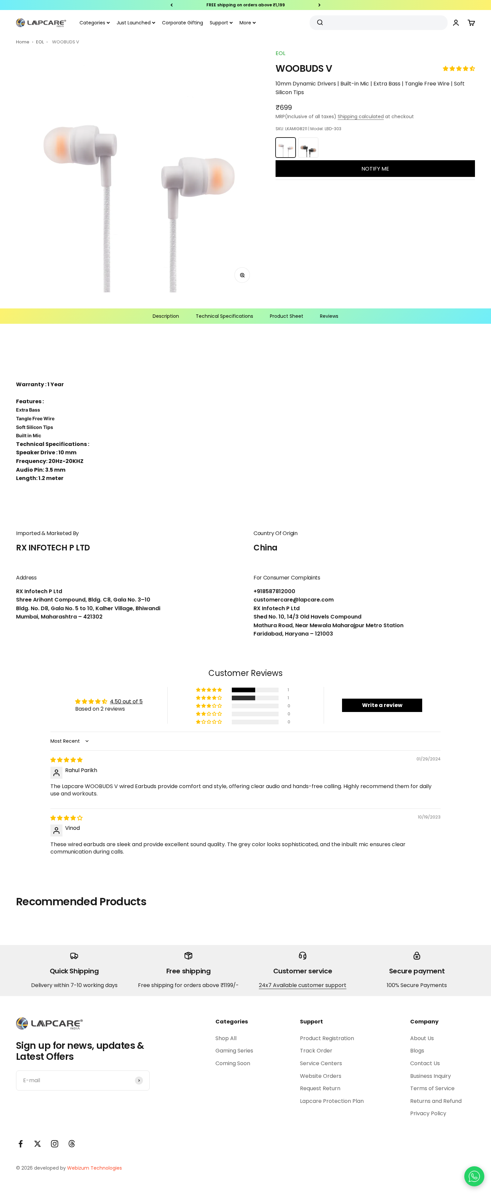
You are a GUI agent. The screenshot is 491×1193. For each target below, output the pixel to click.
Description (166, 316)
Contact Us (425, 1063)
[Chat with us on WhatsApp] (474, 1176)
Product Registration (327, 1038)
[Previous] (171, 5)
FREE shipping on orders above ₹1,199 (245, 5)
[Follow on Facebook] (20, 1143)
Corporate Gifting (182, 22)
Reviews (329, 316)
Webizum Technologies (94, 1168)
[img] (66, 760)
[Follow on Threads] (71, 1143)
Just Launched (134, 22)
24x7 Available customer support (302, 985)
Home (22, 42)
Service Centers (321, 1063)
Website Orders (320, 1076)
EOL (40, 42)
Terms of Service (432, 1088)
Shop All (225, 1038)
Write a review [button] (382, 705)
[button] (459, 68)
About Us (422, 1038)
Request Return (320, 1088)
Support (219, 22)
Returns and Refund (436, 1101)
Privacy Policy (428, 1113)
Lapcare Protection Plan (332, 1101)
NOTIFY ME (375, 169)
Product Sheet (286, 316)
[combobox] (376, 22)
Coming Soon (232, 1063)
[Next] (319, 5)
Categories (92, 22)
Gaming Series (234, 1050)
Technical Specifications (224, 316)
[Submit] (321, 22)
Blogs (417, 1050)
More (245, 22)
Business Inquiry (430, 1076)
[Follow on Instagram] (54, 1143)
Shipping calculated (361, 116)
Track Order (316, 1050)
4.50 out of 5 (126, 701)
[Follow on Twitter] (37, 1143)
